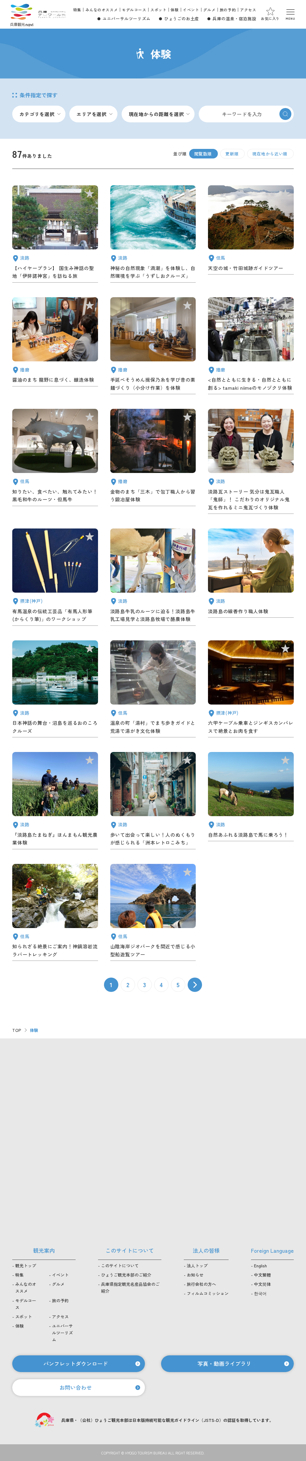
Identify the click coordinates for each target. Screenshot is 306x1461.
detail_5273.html (55, 462)
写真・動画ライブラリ (224, 1363)
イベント (191, 10)
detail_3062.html (55, 690)
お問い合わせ (75, 1387)
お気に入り (270, 18)
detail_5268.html (55, 347)
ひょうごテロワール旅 (51, 14)
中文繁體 (262, 1275)
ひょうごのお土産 (181, 18)
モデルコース (134, 10)
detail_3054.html (55, 914)
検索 (285, 114)
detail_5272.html (251, 235)
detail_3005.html (55, 235)
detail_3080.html (251, 690)
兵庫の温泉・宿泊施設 (234, 18)
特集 (77, 10)
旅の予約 (228, 10)
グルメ (209, 10)
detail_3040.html (153, 235)
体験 (175, 10)
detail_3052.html (251, 578)
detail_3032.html (153, 347)
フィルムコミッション (208, 1293)
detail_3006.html (251, 347)
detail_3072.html (153, 802)
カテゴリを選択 (37, 114)
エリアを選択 (91, 114)
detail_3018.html (153, 690)
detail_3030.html (251, 802)
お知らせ (195, 1275)
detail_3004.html (55, 802)
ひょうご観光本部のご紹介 (126, 1275)
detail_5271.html (251, 462)
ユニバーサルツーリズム (126, 18)
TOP (17, 1030)
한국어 (260, 1293)
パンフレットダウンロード (75, 1363)
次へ (195, 985)
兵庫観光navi (21, 14)
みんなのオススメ (101, 10)
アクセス (248, 10)
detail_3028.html (153, 914)
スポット (158, 10)
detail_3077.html (55, 578)
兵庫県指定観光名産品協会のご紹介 (130, 1287)
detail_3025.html (153, 462)
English (260, 1266)
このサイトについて (120, 1266)
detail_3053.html (153, 578)
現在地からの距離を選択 (156, 114)
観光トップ (25, 1266)
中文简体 (262, 1284)
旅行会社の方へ (201, 1284)
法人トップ (197, 1266)
